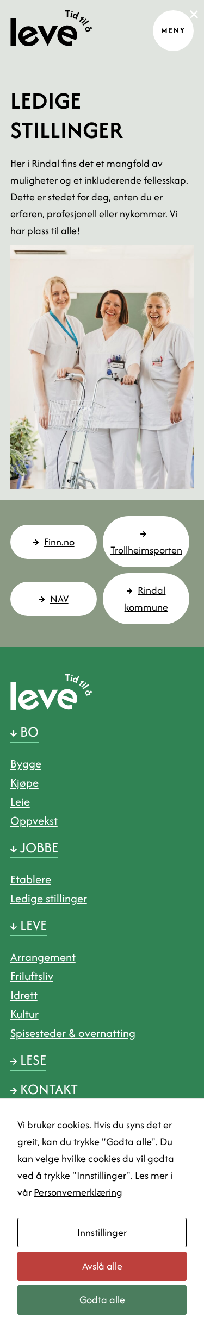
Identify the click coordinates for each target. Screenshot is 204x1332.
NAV (59, 599)
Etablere (30, 879)
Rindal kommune (146, 598)
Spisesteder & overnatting (72, 1033)
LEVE (32, 925)
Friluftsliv (31, 975)
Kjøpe (24, 782)
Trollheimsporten (146, 550)
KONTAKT (47, 1089)
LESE (31, 1060)
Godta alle (102, 1299)
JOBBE (37, 847)
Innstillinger (102, 1232)
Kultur (24, 1014)
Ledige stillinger (48, 898)
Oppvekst (34, 820)
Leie (20, 801)
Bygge (25, 763)
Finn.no (59, 542)
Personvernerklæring (78, 1192)
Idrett (24, 995)
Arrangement (43, 956)
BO (28, 732)
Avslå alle (102, 1266)
